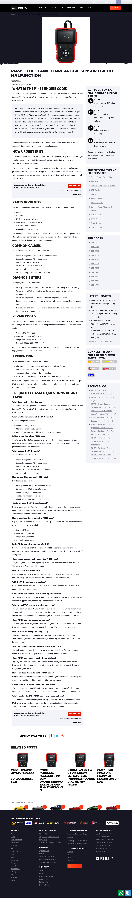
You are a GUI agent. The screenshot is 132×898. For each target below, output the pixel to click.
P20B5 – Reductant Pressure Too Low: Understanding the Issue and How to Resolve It (51, 780)
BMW (13, 837)
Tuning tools (71, 8)
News (61, 8)
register (113, 155)
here (102, 106)
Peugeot (14, 877)
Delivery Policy (44, 885)
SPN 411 (94, 281)
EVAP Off (94, 219)
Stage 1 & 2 (43, 834)
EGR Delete (95, 190)
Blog (106, 2)
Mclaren (13, 857)
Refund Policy (44, 882)
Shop (81, 8)
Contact (89, 8)
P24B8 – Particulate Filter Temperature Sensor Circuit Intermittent (101, 441)
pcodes (21, 81)
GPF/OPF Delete (97, 203)
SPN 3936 (95, 268)
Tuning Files (42, 8)
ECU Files (53, 8)
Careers (42, 870)
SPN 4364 (95, 255)
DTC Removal (96, 215)
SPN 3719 (95, 272)
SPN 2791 (95, 264)
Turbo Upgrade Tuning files (48, 862)
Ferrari (13, 863)
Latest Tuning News (46, 876)
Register (115, 8)
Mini (12, 875)
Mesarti (13, 866)
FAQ (100, 2)
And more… (14, 880)
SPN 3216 (95, 247)
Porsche (14, 845)
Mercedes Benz (16, 840)
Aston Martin (15, 869)
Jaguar (13, 854)
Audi (12, 834)
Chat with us (75, 866)
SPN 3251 (95, 251)
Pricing (93, 2)
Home (13, 14)
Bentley (13, 872)
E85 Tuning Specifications (48, 859)
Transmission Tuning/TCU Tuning (50, 843)
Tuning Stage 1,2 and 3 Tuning (102, 177)
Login (113, 2)
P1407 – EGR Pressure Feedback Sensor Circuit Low (108, 776)
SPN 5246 (95, 242)
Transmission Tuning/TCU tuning (104, 186)
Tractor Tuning (96, 227)
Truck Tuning (96, 223)
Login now (77, 194)
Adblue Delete (96, 198)
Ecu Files (42, 854)
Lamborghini (15, 860)
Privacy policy (44, 879)
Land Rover (15, 851)
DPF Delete (95, 194)
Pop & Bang (95, 181)
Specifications (44, 851)
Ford (12, 848)
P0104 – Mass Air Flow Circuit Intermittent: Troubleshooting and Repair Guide (81, 777)
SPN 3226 (95, 260)
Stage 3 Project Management (49, 837)
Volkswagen (15, 843)
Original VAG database (46, 857)
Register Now (74, 186)
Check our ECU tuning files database (101, 342)
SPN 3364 (95, 277)
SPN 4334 (95, 285)
